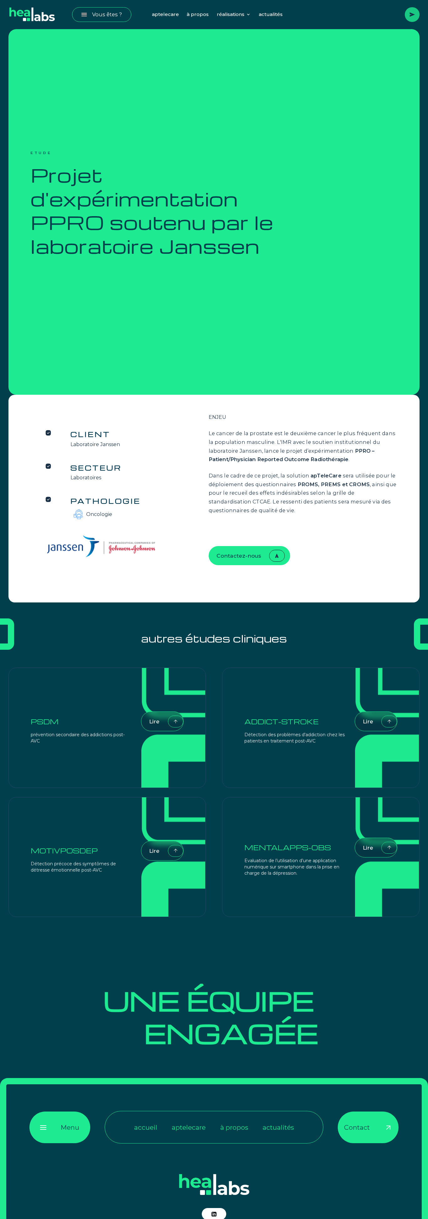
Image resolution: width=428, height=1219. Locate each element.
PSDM (45, 721)
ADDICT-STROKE (281, 721)
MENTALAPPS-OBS (287, 847)
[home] (31, 14)
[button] (234, 14)
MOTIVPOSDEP (64, 851)
